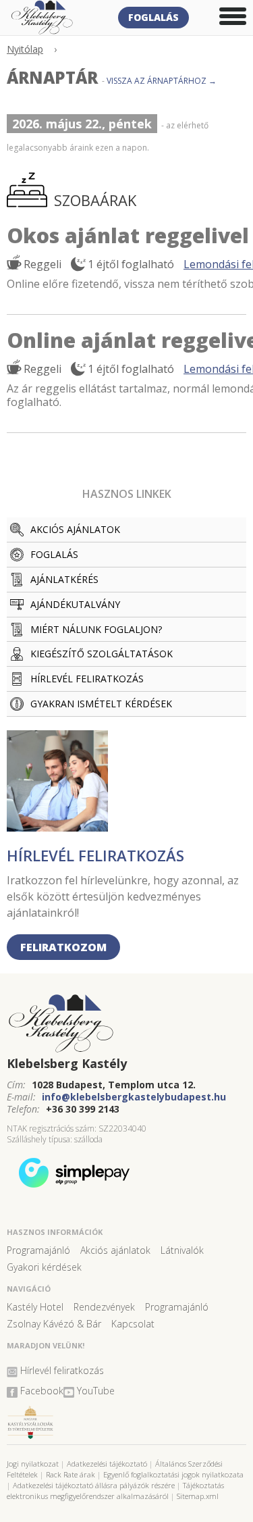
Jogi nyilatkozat (33, 1463)
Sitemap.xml (198, 1496)
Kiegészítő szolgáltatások (101, 653)
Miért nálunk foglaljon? (96, 629)
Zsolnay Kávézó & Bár (54, 1323)
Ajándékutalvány (75, 604)
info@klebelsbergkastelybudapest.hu (134, 1096)
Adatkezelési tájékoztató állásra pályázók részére (94, 1485)
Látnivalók (182, 1250)
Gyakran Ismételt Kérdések (101, 703)
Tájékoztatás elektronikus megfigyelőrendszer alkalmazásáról (115, 1490)
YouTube (96, 1390)
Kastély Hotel (35, 1306)
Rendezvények (104, 1306)
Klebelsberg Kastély (67, 1063)
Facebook (41, 1390)
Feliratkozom (63, 947)
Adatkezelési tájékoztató (107, 1463)
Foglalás (153, 17)
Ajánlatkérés (64, 579)
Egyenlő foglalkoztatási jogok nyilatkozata (173, 1474)
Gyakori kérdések (44, 1267)
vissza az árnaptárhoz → (162, 80)
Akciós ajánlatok (75, 529)
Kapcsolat (132, 1323)
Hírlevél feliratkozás (87, 678)
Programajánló (38, 1250)
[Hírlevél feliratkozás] (57, 827)
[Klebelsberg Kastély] (126, 1024)
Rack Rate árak (70, 1474)
